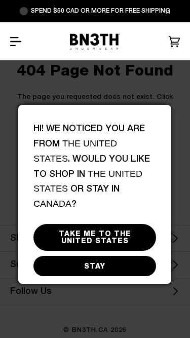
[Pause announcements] (168, 11)
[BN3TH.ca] (95, 41)
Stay (94, 266)
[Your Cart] (174, 41)
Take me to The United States (95, 237)
